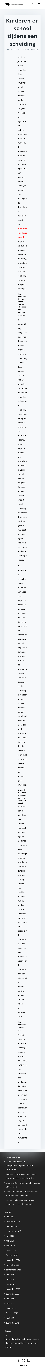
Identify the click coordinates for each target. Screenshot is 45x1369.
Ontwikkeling (33, 49)
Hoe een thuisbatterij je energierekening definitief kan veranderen (19, 1165)
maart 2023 (11, 1308)
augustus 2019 (12, 1323)
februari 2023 (12, 1313)
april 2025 (10, 1245)
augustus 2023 (12, 1294)
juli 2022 (10, 1318)
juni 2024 (10, 1279)
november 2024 (13, 1265)
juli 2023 (10, 1298)
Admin (13, 49)
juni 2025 (10, 1236)
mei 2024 (10, 1284)
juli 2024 (10, 1274)
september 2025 (13, 1231)
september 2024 (13, 1269)
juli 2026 (10, 1216)
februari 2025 (12, 1255)
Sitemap (22, 1365)
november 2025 (13, 1221)
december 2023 (13, 1289)
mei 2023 (10, 1303)
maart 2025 (11, 1250)
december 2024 (13, 1260)
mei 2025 (10, 1240)
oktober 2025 (12, 1226)
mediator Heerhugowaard (22, 232)
